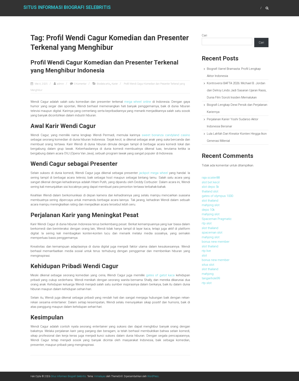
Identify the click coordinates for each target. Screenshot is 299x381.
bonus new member (215, 241)
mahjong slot (210, 205)
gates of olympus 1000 (217, 196)
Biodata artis (103, 83)
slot (204, 255)
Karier (115, 83)
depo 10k (208, 210)
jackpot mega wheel (153, 173)
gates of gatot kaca (160, 275)
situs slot (208, 264)
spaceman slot (212, 232)
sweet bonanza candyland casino (166, 135)
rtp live (206, 251)
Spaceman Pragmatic (217, 219)
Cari (204, 35)
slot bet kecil (210, 182)
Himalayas (100, 376)
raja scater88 (211, 177)
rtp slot (207, 223)
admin (60, 83)
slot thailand (210, 200)
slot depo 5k (210, 187)
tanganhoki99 (211, 278)
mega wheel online (137, 102)
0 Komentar (80, 83)
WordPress (153, 376)
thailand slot (210, 191)
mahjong (208, 274)
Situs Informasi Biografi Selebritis (67, 7)
